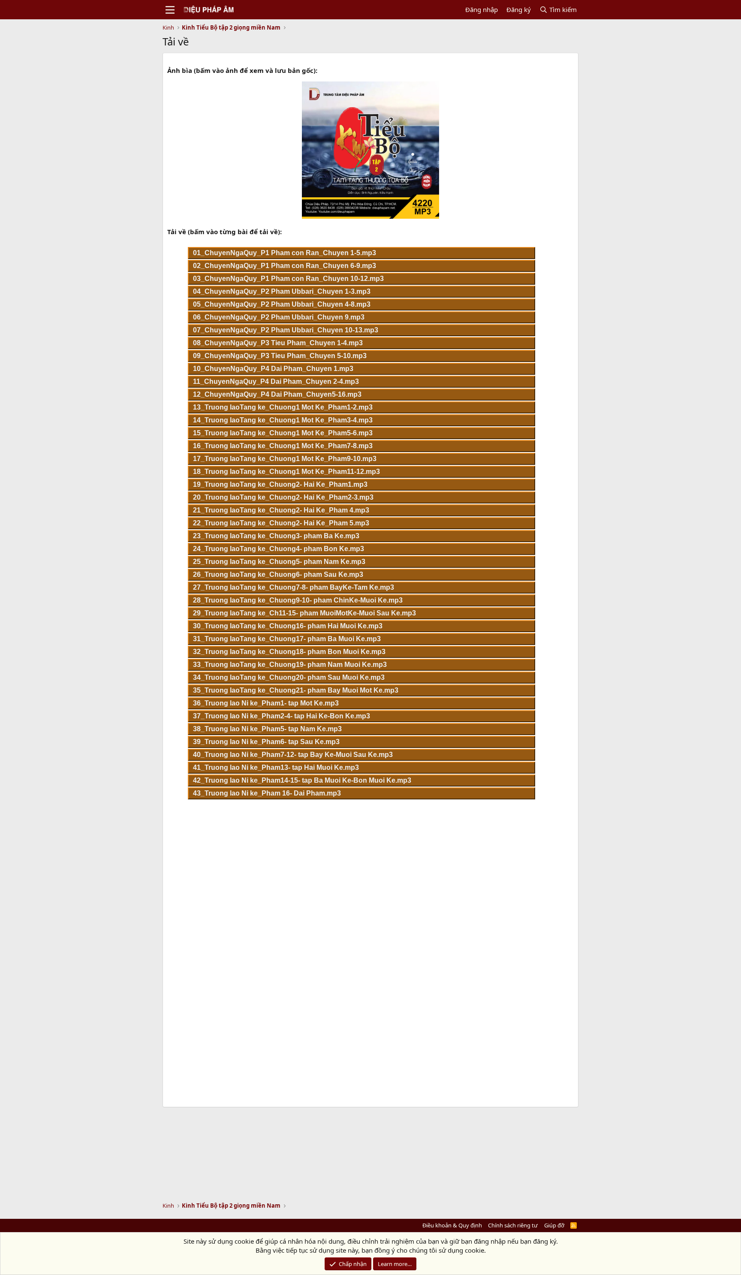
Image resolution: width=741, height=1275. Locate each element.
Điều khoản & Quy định (452, 1225)
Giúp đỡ (554, 1225)
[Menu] (170, 9)
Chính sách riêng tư (513, 1225)
